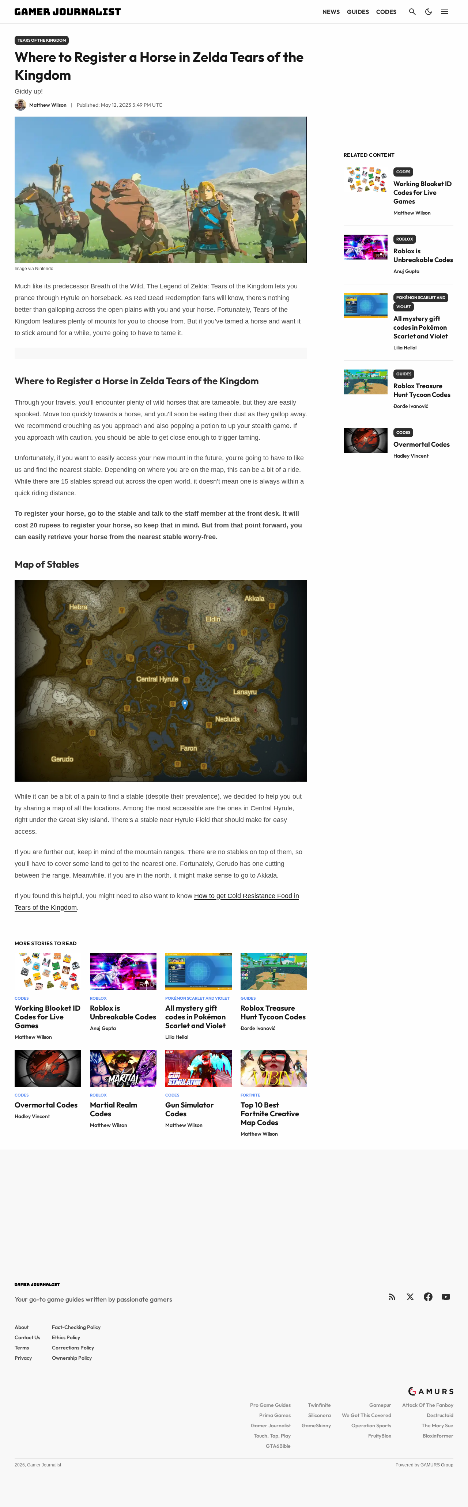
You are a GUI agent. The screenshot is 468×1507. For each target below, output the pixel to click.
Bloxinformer (438, 1435)
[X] (410, 1296)
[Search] (412, 11)
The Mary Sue (437, 1425)
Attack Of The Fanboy (427, 1405)
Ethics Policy (66, 1337)
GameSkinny (316, 1425)
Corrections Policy (73, 1347)
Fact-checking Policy (76, 1327)
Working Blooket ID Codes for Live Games (47, 1016)
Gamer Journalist (271, 1425)
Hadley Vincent (32, 1116)
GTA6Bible (278, 1446)
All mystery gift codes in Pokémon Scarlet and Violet (195, 1016)
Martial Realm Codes (113, 1109)
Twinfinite (319, 1405)
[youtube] (446, 1296)
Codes (386, 11)
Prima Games (275, 1415)
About (22, 1327)
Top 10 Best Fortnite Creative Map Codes (270, 1113)
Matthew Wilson (33, 1037)
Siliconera (319, 1415)
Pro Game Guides (270, 1405)
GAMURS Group (436, 1465)
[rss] (392, 1296)
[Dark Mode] (428, 11)
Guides (358, 11)
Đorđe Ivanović (258, 1028)
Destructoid (440, 1415)
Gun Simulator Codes (189, 1109)
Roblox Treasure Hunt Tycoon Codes (273, 1012)
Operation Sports (371, 1425)
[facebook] (427, 1296)
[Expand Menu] (444, 11)
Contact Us (27, 1337)
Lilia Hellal (176, 1037)
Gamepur (380, 1405)
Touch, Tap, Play (272, 1435)
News (331, 11)
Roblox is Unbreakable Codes (123, 1012)
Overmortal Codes (46, 1104)
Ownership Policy (72, 1358)
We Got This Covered (366, 1415)
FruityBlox (379, 1435)
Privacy (23, 1358)
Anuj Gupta (103, 1028)
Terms (22, 1347)
